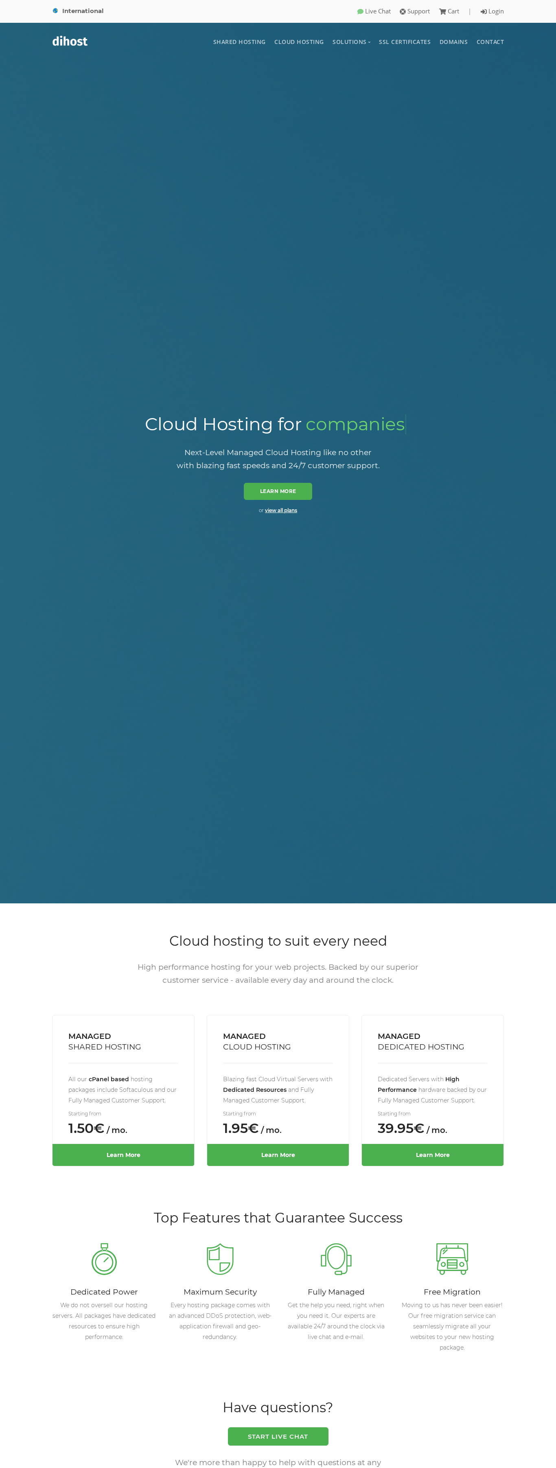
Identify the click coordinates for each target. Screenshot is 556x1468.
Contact (490, 42)
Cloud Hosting (299, 42)
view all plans (281, 510)
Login (495, 11)
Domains (454, 42)
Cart (453, 11)
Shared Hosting (239, 42)
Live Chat (377, 11)
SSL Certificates (405, 42)
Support (418, 11)
